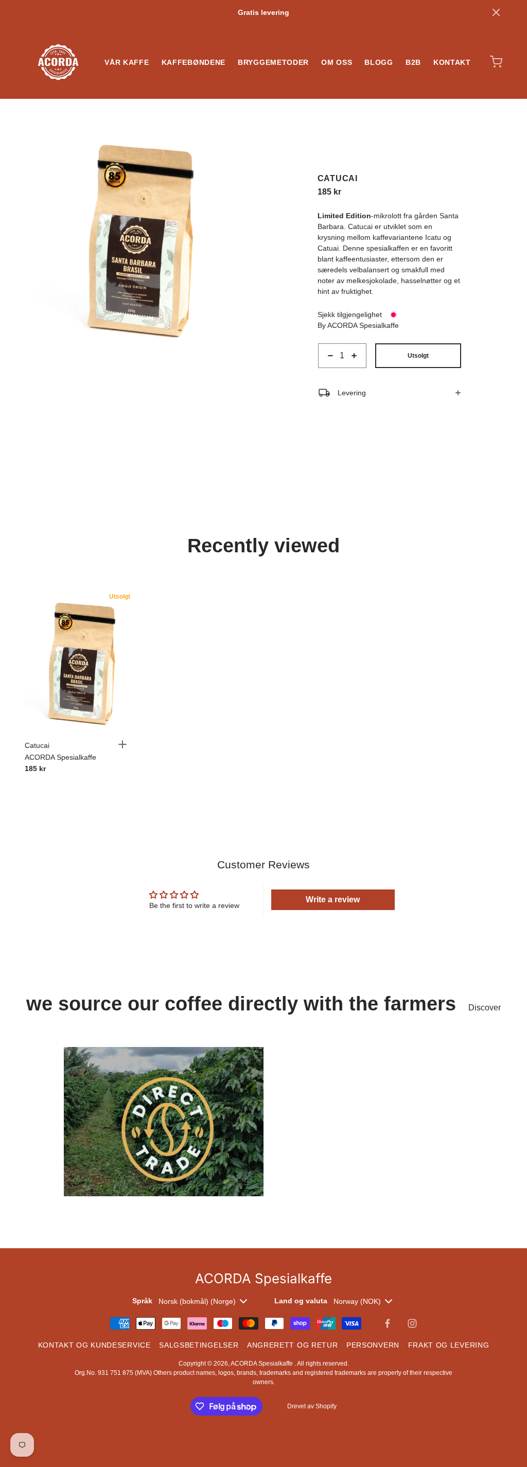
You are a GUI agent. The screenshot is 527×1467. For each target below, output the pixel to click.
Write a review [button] (333, 899)
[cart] (496, 61)
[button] (496, 12)
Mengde (331, 373)
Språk (142, 1301)
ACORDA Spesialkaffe (262, 1363)
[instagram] (412, 1323)
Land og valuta (300, 1301)
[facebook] (387, 1323)
